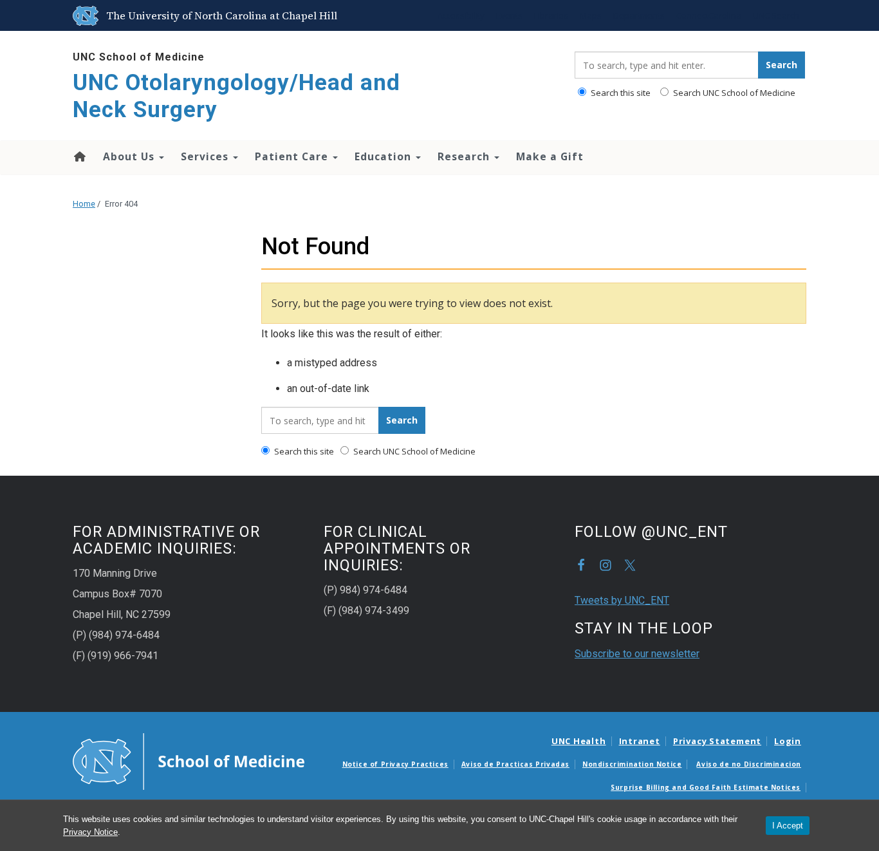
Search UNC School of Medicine (733, 92)
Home (79, 156)
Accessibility (461, 15)
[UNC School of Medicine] (188, 761)
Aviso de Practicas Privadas (515, 764)
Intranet (639, 741)
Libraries (551, 15)
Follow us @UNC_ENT (630, 565)
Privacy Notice (90, 832)
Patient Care (293, 156)
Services (206, 156)
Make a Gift (550, 156)
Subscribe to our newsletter (637, 654)
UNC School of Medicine (139, 57)
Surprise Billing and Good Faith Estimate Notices (705, 787)
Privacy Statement (717, 741)
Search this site (620, 92)
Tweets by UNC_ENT (622, 600)
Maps (591, 15)
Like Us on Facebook (581, 565)
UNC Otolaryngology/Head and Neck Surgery (236, 96)
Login (787, 741)
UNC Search (776, 15)
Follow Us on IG (605, 565)
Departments (639, 15)
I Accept (787, 825)
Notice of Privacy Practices (395, 764)
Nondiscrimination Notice (631, 764)
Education (384, 156)
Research (465, 156)
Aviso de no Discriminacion (748, 764)
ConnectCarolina (708, 15)
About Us (130, 156)
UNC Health (578, 741)
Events (509, 15)
